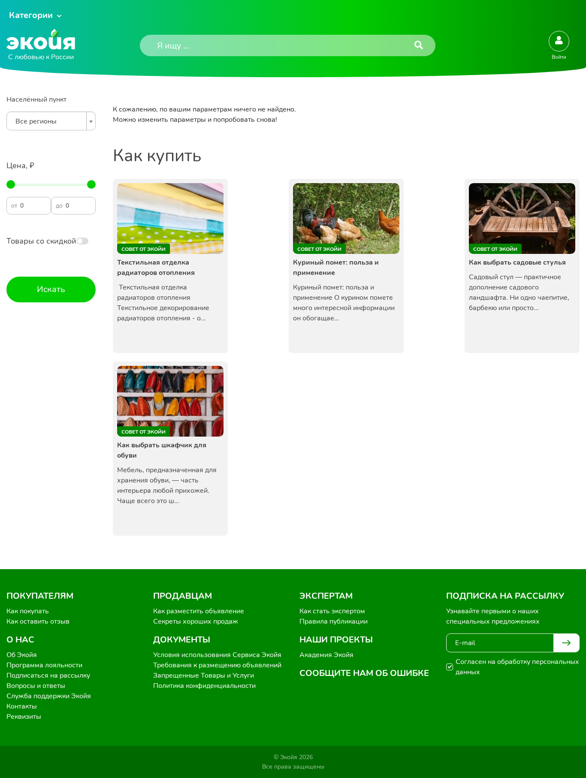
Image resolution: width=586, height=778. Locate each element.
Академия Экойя (326, 655)
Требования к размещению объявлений (217, 665)
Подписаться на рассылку (48, 675)
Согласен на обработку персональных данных (517, 667)
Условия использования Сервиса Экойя (217, 655)
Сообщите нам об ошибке (364, 673)
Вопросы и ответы (35, 686)
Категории (31, 15)
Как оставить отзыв (37, 621)
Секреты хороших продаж (195, 621)
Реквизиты (23, 716)
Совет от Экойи (143, 249)
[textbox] (48, 121)
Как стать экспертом (332, 611)
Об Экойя (21, 655)
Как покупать (27, 611)
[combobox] (51, 121)
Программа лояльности (44, 665)
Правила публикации (333, 621)
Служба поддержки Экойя (48, 696)
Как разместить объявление (198, 611)
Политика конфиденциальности (204, 686)
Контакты (21, 706)
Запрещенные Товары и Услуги (203, 675)
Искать (51, 289)
